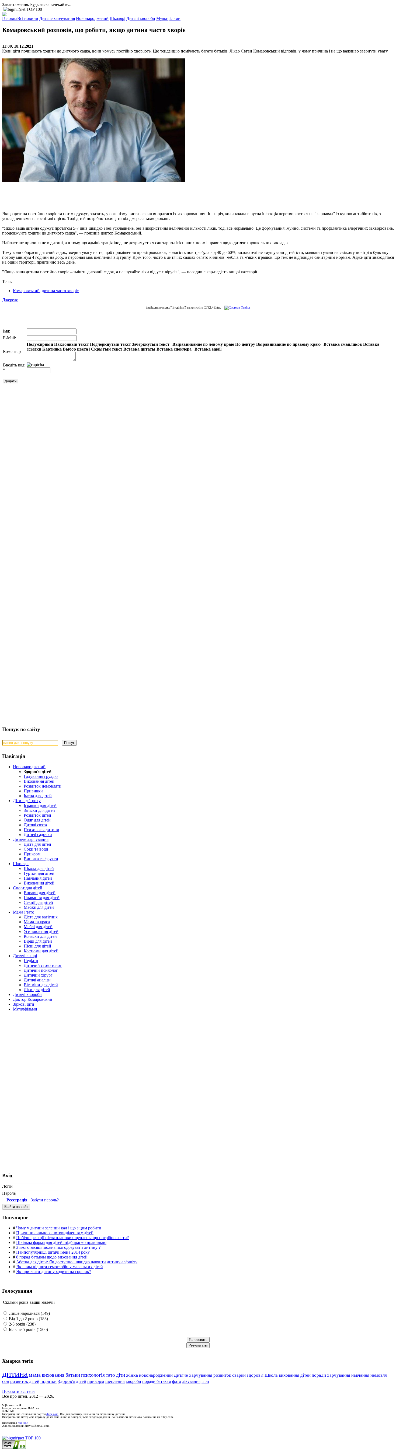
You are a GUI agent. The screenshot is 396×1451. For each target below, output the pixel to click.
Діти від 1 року (27, 800)
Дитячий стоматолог (43, 965)
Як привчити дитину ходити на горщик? (53, 1271)
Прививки (33, 791)
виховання (53, 1375)
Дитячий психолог (41, 970)
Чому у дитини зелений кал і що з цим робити (58, 1228)
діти (120, 1375)
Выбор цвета (75, 349)
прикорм (95, 1381)
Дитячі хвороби (27, 994)
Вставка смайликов (343, 344)
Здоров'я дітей (72, 1381)
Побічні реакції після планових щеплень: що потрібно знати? (72, 1237)
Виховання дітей (39, 781)
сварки (239, 1375)
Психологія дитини (41, 829)
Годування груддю (41, 776)
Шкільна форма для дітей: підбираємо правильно (61, 1242)
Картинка (52, 349)
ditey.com (52, 1413)
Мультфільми (25, 1009)
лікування (191, 1381)
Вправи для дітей (39, 892)
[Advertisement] (83, 194)
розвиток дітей (24, 1381)
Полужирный (40, 344)
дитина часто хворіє (60, 290)
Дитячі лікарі (25, 955)
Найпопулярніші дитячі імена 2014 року (53, 1252)
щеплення (115, 1381)
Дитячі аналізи (37, 980)
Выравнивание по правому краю (288, 344)
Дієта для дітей (37, 844)
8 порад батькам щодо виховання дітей (52, 1257)
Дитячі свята (35, 825)
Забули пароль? (45, 1200)
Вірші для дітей (38, 941)
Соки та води (36, 849)
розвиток (222, 1375)
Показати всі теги (18, 1391)
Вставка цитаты (139, 349)
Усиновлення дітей (41, 931)
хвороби (133, 1381)
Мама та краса (37, 921)
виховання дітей (295, 1375)
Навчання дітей (38, 878)
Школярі (21, 863)
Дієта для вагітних (41, 917)
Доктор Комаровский (32, 999)
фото (176, 1381)
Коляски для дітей (40, 936)
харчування (338, 1375)
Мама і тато (23, 912)
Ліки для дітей (37, 989)
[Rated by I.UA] (14, 1447)
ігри (205, 1381)
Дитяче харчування (30, 839)
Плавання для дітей (42, 897)
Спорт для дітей (27, 888)
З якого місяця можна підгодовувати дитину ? (58, 1247)
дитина (15, 1374)
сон (5, 1381)
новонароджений (156, 1375)
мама (35, 1375)
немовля (378, 1375)
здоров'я (255, 1375)
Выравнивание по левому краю (203, 344)
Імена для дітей (38, 795)
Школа (271, 1375)
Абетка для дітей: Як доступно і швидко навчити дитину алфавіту (76, 1262)
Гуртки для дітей (39, 873)
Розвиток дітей (37, 815)
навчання (360, 1375)
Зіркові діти (23, 1004)
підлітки (48, 1381)
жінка (132, 1375)
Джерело (10, 300)
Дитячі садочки (38, 834)
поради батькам (156, 1381)
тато (110, 1375)
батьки (72, 1375)
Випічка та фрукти (41, 858)
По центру (245, 344)
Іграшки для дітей (40, 805)
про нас (23, 1422)
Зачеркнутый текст (150, 344)
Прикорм (32, 854)
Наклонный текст (71, 344)
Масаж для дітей (39, 907)
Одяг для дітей (37, 820)
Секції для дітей (38, 902)
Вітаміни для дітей (41, 985)
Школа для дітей (39, 868)
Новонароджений (29, 766)
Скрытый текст (106, 349)
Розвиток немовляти (42, 786)
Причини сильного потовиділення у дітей (54, 1232)
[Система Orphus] (236, 307)
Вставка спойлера (174, 349)
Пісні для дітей (37, 946)
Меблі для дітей (38, 926)
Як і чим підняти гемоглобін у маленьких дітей (59, 1266)
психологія (93, 1375)
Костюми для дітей (41, 951)
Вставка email (207, 349)
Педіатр (31, 960)
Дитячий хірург (38, 975)
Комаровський (26, 290)
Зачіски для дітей (39, 810)
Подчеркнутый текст (110, 344)
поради (319, 1375)
